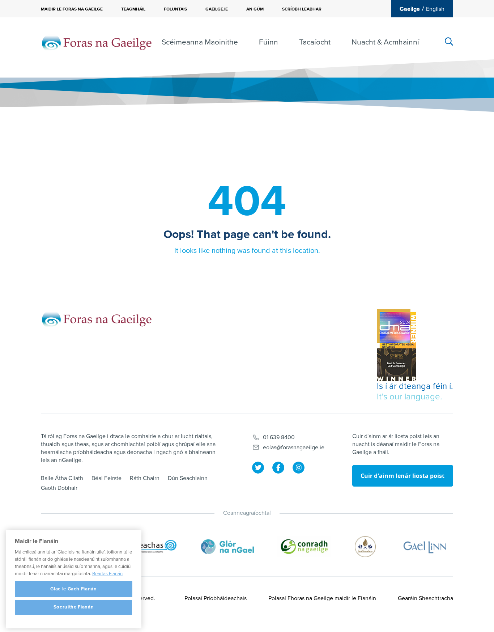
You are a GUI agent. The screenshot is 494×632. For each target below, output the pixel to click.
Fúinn (268, 42)
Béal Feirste (106, 478)
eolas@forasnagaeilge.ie (293, 447)
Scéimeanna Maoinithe (200, 42)
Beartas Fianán (107, 574)
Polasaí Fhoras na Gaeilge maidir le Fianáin (322, 598)
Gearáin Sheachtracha (425, 598)
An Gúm (255, 9)
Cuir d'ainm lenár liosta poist (402, 476)
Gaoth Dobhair (59, 488)
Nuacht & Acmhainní (385, 42)
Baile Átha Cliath (62, 478)
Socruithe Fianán (74, 607)
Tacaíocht (315, 42)
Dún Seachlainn (188, 478)
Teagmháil (133, 9)
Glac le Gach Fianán (73, 589)
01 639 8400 (279, 437)
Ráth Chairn (144, 478)
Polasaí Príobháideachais (215, 598)
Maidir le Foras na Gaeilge (72, 9)
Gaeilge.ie (216, 9)
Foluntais (175, 9)
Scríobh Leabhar (301, 9)
